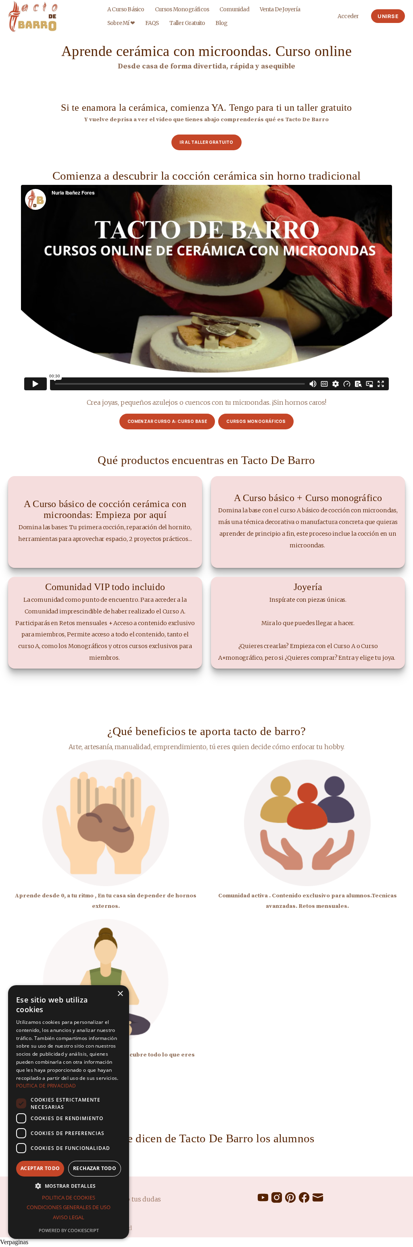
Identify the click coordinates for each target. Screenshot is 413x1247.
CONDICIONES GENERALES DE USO (69, 1207)
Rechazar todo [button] (94, 1168)
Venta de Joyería (280, 9)
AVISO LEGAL (68, 1217)
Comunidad (234, 9)
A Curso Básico (125, 9)
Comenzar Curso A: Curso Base (167, 421)
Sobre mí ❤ (121, 23)
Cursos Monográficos (182, 9)
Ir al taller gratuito (206, 142)
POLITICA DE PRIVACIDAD (46, 1085)
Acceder (348, 16)
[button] (68, 1186)
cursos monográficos (256, 421)
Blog (221, 23)
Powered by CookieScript (69, 1230)
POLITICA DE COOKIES (68, 1197)
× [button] (120, 994)
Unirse (388, 16)
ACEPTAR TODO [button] (40, 1168)
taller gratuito (187, 23)
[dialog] (68, 1112)
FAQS (152, 23)
